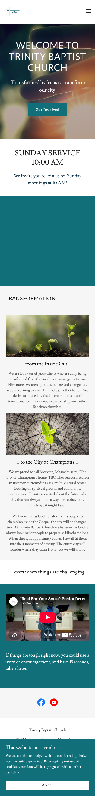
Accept (47, 785)
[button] (88, 11)
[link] (13, 11)
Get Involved (47, 109)
